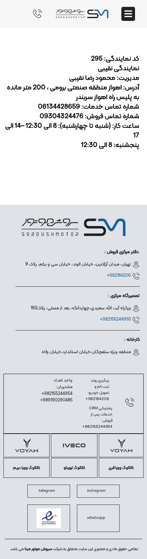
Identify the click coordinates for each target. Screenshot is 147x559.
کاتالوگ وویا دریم (26, 468)
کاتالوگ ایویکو (74, 468)
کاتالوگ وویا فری (121, 468)
